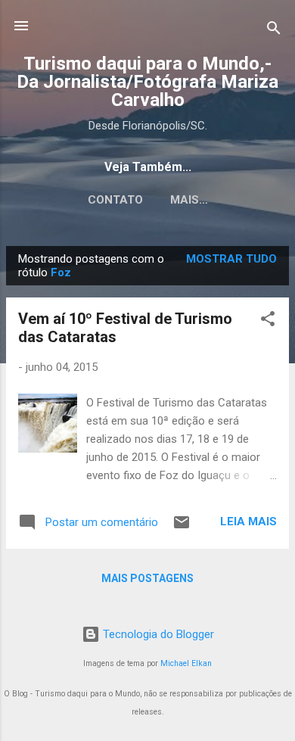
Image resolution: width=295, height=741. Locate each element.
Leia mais (248, 521)
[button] (268, 321)
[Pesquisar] (274, 31)
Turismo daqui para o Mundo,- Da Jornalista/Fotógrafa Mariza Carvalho (147, 82)
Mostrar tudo (231, 259)
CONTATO (115, 200)
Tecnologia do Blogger (157, 634)
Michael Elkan (186, 663)
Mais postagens (147, 578)
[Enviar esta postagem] (181, 527)
